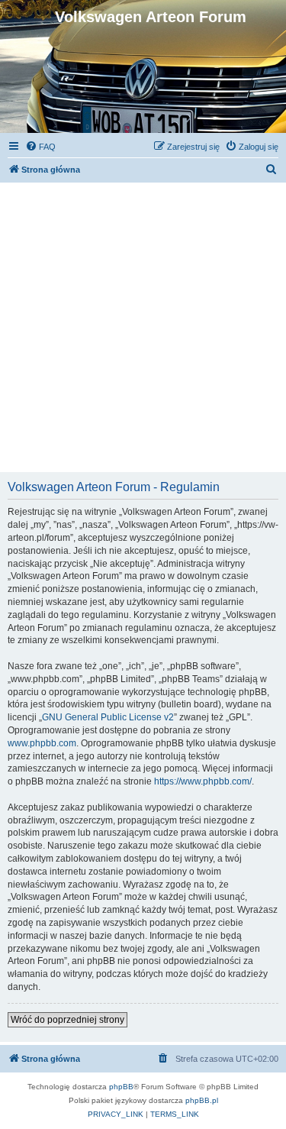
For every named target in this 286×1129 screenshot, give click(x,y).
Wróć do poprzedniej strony (67, 1019)
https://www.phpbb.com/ (203, 781)
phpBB (121, 1086)
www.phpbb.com (42, 743)
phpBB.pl (201, 1100)
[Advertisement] (143, 326)
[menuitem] (40, 146)
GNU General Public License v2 (108, 717)
